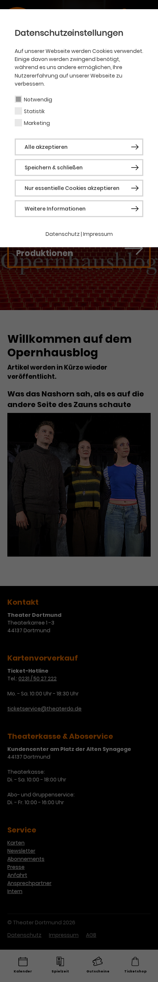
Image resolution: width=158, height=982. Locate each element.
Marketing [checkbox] (37, 123)
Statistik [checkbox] (34, 111)
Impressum (98, 234)
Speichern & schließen (54, 167)
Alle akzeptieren (46, 147)
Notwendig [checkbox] (38, 99)
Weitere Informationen (55, 208)
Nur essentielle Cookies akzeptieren (72, 188)
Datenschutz (63, 234)
